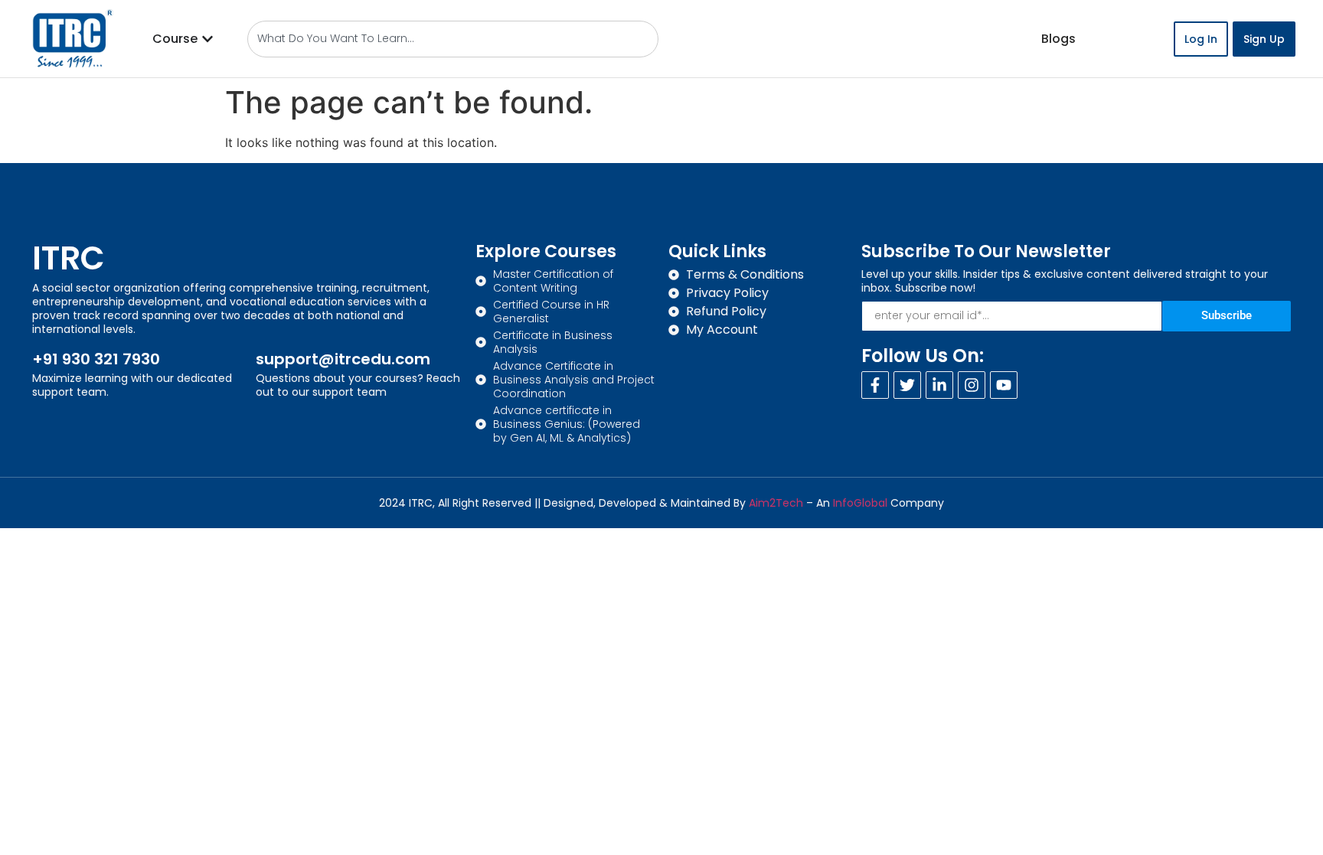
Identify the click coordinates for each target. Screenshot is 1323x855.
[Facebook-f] (875, 385)
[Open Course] (207, 39)
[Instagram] (971, 385)
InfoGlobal (860, 503)
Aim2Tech (776, 503)
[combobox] (452, 39)
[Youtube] (1004, 385)
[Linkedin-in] (939, 385)
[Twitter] (907, 385)
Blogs (1058, 38)
